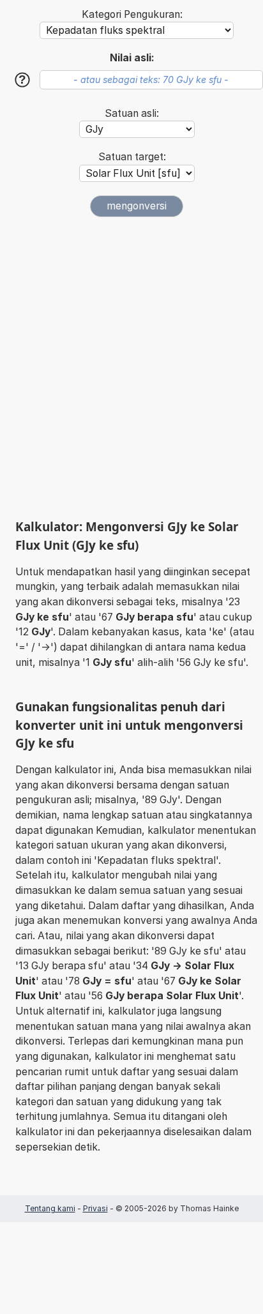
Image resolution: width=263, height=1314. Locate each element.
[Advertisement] (131, 367)
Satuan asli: (132, 113)
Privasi (95, 1208)
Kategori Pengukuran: (132, 14)
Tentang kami (50, 1208)
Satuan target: (132, 157)
